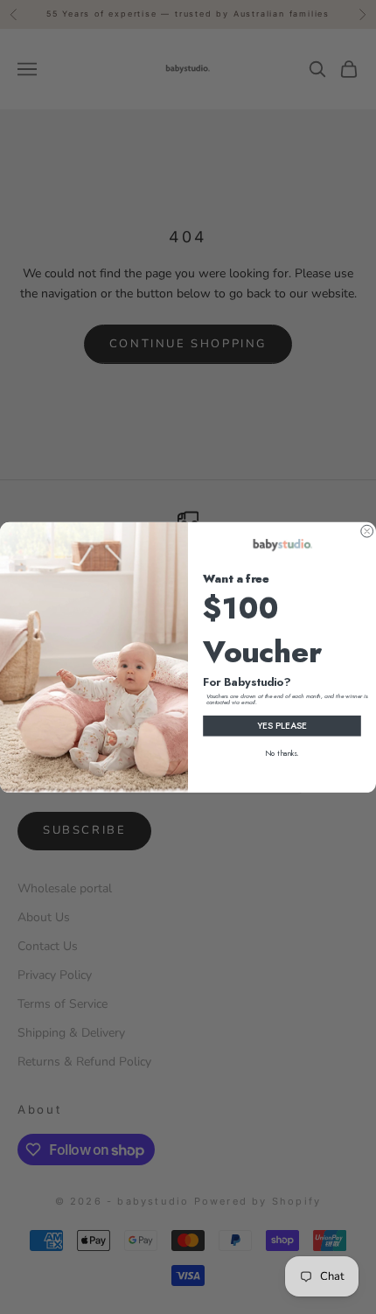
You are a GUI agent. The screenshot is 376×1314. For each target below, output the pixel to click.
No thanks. (282, 753)
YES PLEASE (282, 724)
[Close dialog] (367, 531)
